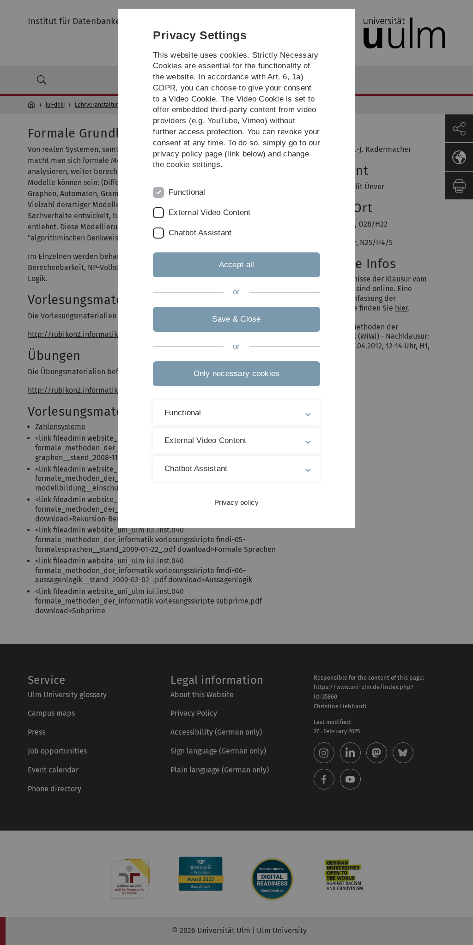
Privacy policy (236, 502)
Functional (187, 192)
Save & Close (236, 319)
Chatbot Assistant (200, 232)
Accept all (237, 264)
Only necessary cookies (237, 373)
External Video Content (210, 212)
